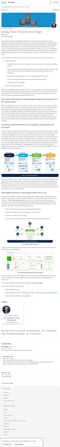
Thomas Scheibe (7, 36)
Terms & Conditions (8, 415)
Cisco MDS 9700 (21, 330)
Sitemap (5, 434)
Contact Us (6, 395)
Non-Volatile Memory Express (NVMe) (16, 333)
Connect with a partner (9, 400)
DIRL (43, 330)
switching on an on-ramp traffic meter (12, 146)
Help (5, 412)
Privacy (5, 418)
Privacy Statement (6, 444)
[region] (21, 442)
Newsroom (6, 431)
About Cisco (6, 392)
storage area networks (35, 333)
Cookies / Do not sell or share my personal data (15, 420)
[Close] (41, 440)
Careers (5, 398)
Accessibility (6, 423)
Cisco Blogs (11, 2)
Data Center (10, 6)
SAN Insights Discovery (12, 289)
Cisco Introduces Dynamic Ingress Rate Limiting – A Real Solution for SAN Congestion (31, 292)
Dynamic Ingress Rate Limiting (35, 140)
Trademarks (6, 426)
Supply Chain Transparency (10, 429)
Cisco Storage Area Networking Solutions (17, 296)
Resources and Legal (9, 406)
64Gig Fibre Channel (10, 330)
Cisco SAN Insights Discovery (33, 330)
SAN (27, 333)
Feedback (6, 409)
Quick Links (7, 388)
